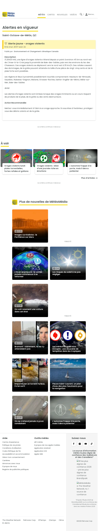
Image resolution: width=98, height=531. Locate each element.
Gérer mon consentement (13, 457)
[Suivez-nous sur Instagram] (80, 444)
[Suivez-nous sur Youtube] (86, 444)
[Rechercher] (81, 14)
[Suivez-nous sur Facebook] (74, 444)
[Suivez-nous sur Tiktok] (92, 444)
